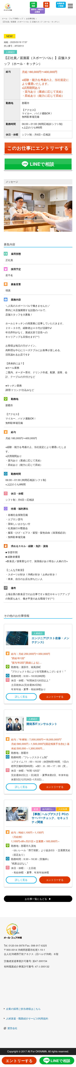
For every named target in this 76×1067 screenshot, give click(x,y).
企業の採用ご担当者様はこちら (23, 1008)
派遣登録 (46, 4)
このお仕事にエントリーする (38, 148)
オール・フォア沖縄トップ (12, 18)
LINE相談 (33, 4)
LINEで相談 (42, 164)
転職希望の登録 (60, 4)
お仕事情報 (30, 18)
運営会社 (12, 1028)
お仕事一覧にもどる (36, 899)
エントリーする (54, 696)
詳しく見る (21, 696)
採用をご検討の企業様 (37, 10)
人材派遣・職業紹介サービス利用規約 (27, 1018)
